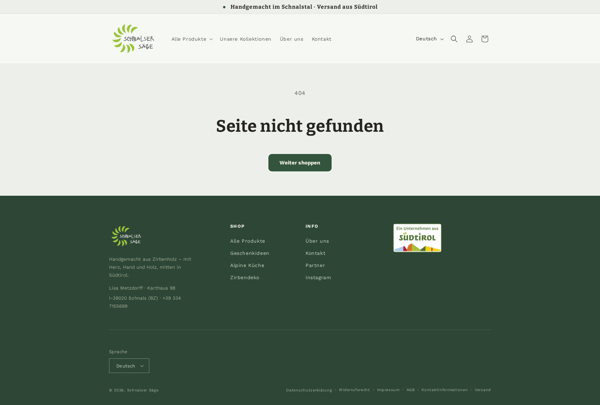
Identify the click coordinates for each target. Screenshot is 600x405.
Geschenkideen (249, 253)
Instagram (318, 277)
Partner (315, 265)
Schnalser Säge (143, 390)
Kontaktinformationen (445, 390)
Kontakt (315, 253)
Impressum (388, 390)
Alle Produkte (247, 241)
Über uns (317, 241)
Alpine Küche (247, 265)
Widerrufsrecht (354, 390)
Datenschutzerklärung (309, 390)
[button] (191, 39)
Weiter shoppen (300, 163)
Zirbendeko (244, 277)
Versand (483, 390)
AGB (411, 390)
